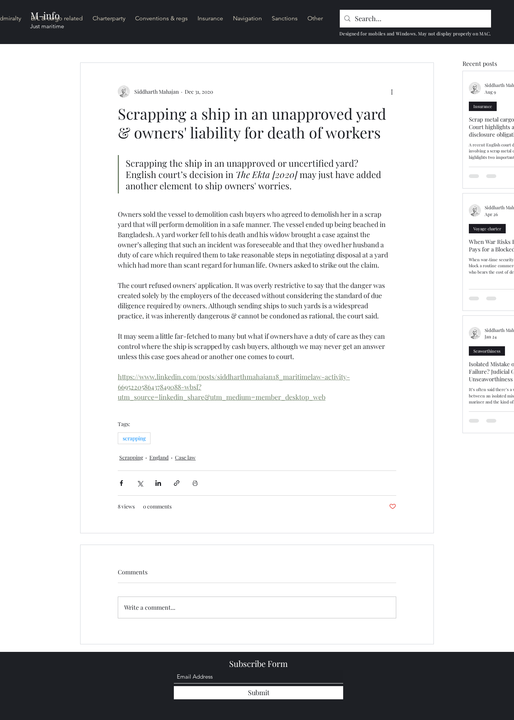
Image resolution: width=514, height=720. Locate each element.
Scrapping (131, 457)
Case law (185, 457)
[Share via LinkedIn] (158, 483)
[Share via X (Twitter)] (139, 483)
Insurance (482, 106)
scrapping (134, 438)
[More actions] (391, 91)
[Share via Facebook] (121, 483)
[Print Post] (195, 483)
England (159, 457)
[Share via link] (176, 483)
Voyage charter (487, 228)
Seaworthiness (486, 351)
